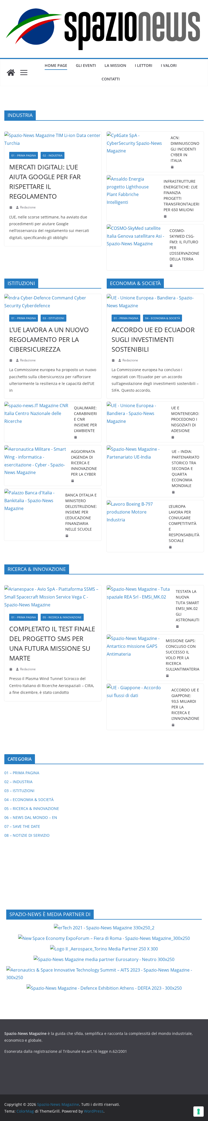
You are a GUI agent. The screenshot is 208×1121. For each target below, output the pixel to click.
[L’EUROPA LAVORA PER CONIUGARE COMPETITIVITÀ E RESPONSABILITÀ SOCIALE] (135, 526)
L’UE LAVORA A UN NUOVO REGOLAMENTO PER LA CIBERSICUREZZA (49, 339)
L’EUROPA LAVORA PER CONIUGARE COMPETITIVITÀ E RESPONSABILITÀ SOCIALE (184, 523)
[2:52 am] (173, 725)
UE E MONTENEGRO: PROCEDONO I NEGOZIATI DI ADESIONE (185, 419)
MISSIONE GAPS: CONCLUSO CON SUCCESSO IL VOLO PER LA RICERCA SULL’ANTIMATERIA (182, 655)
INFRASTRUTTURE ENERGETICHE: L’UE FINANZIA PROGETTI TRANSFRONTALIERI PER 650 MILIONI (181, 195)
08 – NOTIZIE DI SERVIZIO (27, 835)
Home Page (56, 65)
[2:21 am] (178, 626)
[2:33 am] (114, 360)
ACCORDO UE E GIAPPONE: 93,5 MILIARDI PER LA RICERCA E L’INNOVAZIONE (185, 704)
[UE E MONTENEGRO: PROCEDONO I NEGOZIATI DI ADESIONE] (137, 422)
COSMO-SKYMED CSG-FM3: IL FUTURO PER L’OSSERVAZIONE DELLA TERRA (184, 245)
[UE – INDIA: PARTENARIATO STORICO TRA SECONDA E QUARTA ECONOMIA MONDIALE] (137, 471)
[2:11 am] (168, 675)
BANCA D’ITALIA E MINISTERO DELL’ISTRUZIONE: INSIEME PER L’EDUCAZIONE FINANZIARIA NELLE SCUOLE (81, 512)
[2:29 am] (76, 437)
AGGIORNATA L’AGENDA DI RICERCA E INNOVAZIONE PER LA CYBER (84, 463)
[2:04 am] (166, 216)
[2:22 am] (11, 669)
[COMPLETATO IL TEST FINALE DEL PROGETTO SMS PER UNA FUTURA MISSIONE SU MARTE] (52, 597)
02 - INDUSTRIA (52, 155)
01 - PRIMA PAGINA (23, 155)
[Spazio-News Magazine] (10, 72)
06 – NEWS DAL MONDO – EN (30, 817)
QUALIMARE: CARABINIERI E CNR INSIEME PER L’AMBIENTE (85, 419)
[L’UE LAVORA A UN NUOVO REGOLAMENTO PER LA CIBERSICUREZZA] (52, 302)
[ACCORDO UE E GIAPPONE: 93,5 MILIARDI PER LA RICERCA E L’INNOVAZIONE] (137, 707)
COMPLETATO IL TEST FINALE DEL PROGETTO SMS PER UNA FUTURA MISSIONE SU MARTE (52, 643)
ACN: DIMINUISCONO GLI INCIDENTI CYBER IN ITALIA (185, 149)
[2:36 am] (173, 167)
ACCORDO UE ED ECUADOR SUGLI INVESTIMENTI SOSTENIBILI (153, 339)
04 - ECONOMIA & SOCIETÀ (162, 318)
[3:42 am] (11, 360)
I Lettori (143, 65)
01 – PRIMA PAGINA (21, 772)
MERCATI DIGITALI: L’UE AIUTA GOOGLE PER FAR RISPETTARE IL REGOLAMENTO (45, 181)
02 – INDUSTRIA (18, 781)
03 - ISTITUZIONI (53, 318)
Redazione (28, 207)
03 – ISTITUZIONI (19, 790)
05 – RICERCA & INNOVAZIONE (31, 808)
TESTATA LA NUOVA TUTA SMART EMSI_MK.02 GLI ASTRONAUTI (187, 605)
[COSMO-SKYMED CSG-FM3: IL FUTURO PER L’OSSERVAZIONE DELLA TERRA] (136, 247)
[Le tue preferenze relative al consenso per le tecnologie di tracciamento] (198, 1111)
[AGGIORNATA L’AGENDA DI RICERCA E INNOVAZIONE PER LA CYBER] (35, 465)
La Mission (115, 65)
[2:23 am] (171, 547)
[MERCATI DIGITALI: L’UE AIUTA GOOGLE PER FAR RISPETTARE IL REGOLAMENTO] (52, 139)
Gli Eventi (86, 65)
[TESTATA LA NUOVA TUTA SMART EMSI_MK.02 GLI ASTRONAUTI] (139, 608)
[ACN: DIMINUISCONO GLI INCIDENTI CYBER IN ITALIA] (136, 152)
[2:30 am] (174, 492)
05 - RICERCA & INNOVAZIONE (62, 617)
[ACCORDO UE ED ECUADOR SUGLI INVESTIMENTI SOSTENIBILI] (155, 302)
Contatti (111, 78)
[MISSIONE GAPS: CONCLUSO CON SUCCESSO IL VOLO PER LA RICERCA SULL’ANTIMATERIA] (134, 658)
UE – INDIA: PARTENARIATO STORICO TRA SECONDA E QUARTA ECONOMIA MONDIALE (185, 468)
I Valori (169, 65)
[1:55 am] (172, 265)
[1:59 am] (173, 437)
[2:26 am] (73, 480)
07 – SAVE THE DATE (22, 826)
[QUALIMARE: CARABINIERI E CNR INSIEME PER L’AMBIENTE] (37, 422)
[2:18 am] (11, 207)
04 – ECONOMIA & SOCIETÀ (29, 799)
